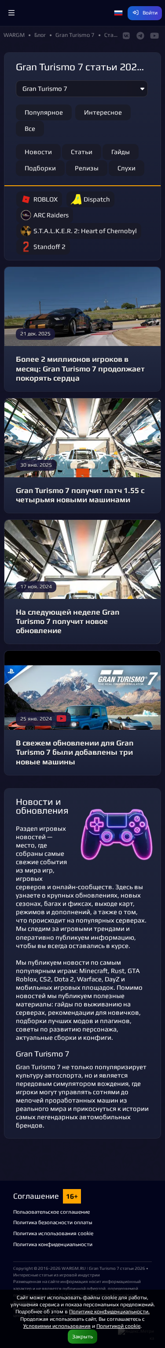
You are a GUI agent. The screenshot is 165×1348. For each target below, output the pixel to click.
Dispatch (97, 199)
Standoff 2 (49, 246)
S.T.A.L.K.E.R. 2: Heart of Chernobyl (85, 230)
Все (30, 128)
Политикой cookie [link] (118, 1326)
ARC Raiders (51, 215)
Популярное (44, 112)
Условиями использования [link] (57, 1326)
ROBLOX (45, 199)
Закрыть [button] (82, 1336)
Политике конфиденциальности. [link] (109, 1311)
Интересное (103, 112)
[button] (11, 13)
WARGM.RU (74, 1268)
